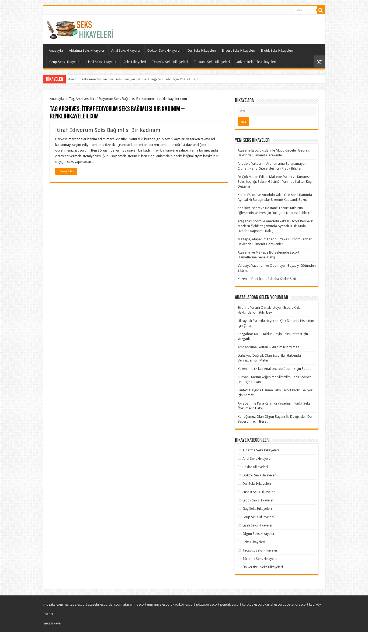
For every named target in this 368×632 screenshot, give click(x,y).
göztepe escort (207, 604)
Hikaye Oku (66, 171)
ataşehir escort (134, 604)
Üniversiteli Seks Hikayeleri (256, 62)
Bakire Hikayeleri (255, 467)
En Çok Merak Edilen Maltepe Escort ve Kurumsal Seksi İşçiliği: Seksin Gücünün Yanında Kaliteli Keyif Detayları (276, 181)
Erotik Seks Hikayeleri (277, 50)
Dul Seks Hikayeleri (202, 50)
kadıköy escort (184, 604)
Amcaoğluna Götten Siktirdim (260, 347)
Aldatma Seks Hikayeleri (87, 50)
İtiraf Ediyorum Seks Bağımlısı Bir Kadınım (107, 130)
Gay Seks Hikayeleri (257, 509)
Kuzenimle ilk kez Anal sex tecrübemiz (266, 369)
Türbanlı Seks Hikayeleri (212, 62)
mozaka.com (53, 604)
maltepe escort (75, 604)
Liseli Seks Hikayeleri (101, 62)
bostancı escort (296, 604)
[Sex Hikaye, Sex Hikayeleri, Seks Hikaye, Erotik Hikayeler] (80, 28)
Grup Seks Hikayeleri (65, 62)
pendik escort (230, 604)
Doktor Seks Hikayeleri (164, 50)
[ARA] (321, 10)
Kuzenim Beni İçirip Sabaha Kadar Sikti (267, 279)
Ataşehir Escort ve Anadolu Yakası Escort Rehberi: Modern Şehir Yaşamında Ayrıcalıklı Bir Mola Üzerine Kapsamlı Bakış (275, 226)
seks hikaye (52, 623)
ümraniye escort (159, 604)
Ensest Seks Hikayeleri (238, 50)
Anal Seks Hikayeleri (126, 50)
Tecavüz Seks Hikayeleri (170, 62)
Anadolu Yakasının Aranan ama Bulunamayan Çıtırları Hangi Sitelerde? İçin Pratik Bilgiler (134, 79)
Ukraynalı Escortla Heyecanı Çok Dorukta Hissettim (276, 321)
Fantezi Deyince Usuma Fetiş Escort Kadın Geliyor (275, 390)
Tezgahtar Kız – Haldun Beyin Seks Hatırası (270, 334)
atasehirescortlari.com (105, 604)
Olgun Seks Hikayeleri (258, 534)
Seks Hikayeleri (134, 62)
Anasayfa (56, 50)
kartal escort (274, 604)
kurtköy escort (253, 604)
